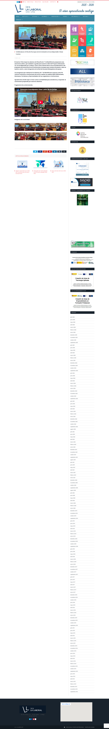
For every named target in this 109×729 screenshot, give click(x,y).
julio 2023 (72, 401)
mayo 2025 (72, 350)
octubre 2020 (73, 485)
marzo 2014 (73, 661)
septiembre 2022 (74, 426)
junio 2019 (72, 523)
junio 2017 (72, 579)
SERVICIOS (18, 19)
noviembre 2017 (74, 569)
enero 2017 (72, 592)
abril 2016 (72, 607)
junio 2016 (72, 602)
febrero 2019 (73, 533)
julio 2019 (72, 521)
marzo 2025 (73, 355)
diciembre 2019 (73, 510)
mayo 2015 (72, 633)
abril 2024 (72, 380)
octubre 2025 (73, 340)
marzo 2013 (73, 681)
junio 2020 (72, 495)
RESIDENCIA (82, 51)
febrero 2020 (73, 505)
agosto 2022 (73, 429)
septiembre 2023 (74, 398)
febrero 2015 (73, 640)
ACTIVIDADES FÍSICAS (82, 29)
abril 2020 (72, 500)
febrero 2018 (73, 561)
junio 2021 (72, 464)
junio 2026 (72, 319)
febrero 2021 (73, 475)
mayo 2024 (72, 378)
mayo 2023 (72, 406)
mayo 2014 (72, 656)
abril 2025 (72, 352)
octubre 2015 (73, 622)
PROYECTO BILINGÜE (74, 51)
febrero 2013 (73, 684)
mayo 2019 (72, 526)
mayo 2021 (72, 467)
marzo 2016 (73, 610)
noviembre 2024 (74, 365)
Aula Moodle (45, 2)
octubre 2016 (73, 600)
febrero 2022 (73, 444)
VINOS (82, 40)
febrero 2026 (73, 329)
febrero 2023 (73, 414)
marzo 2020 (73, 503)
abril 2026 (72, 324)
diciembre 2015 (73, 617)
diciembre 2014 (73, 645)
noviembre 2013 (74, 666)
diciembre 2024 (73, 363)
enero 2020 (72, 508)
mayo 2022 (72, 437)
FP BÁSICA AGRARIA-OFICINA (90, 40)
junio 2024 (72, 375)
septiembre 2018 (74, 546)
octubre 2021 (73, 454)
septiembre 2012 (74, 691)
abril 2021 (72, 470)
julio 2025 (72, 345)
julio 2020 (72, 493)
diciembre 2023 (73, 391)
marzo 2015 (73, 638)
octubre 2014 (73, 651)
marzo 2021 (73, 472)
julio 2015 (72, 628)
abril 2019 (72, 528)
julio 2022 (72, 431)
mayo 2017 (72, 582)
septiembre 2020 (74, 487)
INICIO (17, 16)
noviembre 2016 (74, 597)
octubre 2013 (73, 668)
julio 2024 (72, 373)
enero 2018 (72, 564)
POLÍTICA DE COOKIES (89, 727)
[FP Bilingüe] (82, 260)
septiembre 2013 (74, 671)
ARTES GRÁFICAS (90, 29)
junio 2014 (72, 653)
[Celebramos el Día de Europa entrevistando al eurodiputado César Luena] (41, 37)
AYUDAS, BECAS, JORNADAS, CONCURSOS (90, 51)
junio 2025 (72, 347)
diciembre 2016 (73, 594)
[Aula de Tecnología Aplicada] (82, 280)
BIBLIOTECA (38, 2)
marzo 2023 (73, 411)
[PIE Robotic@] (82, 150)
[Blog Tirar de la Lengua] (82, 100)
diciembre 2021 (73, 449)
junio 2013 (72, 673)
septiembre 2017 (74, 574)
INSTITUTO (25, 16)
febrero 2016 (73, 612)
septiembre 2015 (74, 625)
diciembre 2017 (73, 566)
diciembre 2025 (73, 335)
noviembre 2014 (74, 648)
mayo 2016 (72, 605)
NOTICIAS (85, 16)
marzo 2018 (73, 559)
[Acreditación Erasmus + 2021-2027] (82, 169)
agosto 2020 (73, 490)
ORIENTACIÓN (55, 16)
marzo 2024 (73, 383)
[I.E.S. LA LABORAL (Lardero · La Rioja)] (29, 8)
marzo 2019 (73, 531)
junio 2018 (72, 551)
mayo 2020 (72, 498)
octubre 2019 (73, 515)
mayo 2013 (72, 676)
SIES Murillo (74, 16)
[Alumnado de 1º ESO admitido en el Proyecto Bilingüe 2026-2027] (40, 164)
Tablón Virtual (30, 2)
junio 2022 (72, 434)
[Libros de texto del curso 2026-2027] (59, 164)
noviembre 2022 (74, 421)
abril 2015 (72, 635)
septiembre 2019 (74, 518)
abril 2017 (72, 584)
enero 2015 (72, 643)
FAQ (25, 2)
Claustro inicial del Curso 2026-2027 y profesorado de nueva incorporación (23, 172)
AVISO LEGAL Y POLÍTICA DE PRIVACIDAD (75, 727)
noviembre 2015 (74, 620)
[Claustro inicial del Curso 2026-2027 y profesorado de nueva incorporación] (22, 164)
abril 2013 (72, 679)
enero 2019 (72, 536)
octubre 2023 (73, 396)
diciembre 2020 (73, 480)
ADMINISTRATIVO (74, 29)
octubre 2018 (73, 544)
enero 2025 (72, 360)
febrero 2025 (73, 357)
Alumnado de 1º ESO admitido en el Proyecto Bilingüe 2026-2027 (40, 172)
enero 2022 (72, 447)
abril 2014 (72, 658)
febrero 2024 (73, 386)
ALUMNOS (44, 16)
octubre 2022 (73, 424)
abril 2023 (72, 408)
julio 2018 (72, 549)
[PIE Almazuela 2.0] (82, 119)
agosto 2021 (73, 459)
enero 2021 (72, 477)
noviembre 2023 (74, 393)
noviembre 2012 (74, 689)
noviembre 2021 (74, 452)
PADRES (65, 16)
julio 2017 (72, 577)
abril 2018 (72, 556)
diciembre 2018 (73, 538)
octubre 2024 (73, 368)
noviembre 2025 (74, 337)
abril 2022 (72, 439)
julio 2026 (72, 317)
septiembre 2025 (74, 342)
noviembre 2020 (74, 482)
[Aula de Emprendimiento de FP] (82, 302)
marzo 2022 (73, 442)
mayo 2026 (72, 322)
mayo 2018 (72, 554)
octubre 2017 (73, 572)
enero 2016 (72, 615)
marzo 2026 (73, 327)
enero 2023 (72, 416)
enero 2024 (72, 388)
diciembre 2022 (73, 419)
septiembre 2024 (74, 370)
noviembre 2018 (74, 541)
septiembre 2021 (74, 457)
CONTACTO (53, 2)
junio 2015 (72, 630)
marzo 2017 (73, 587)
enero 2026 (72, 332)
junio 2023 (72, 403)
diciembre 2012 (73, 686)
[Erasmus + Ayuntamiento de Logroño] (82, 199)
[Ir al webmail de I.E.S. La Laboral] (64, 727)
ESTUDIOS (34, 16)
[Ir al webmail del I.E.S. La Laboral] (57, 2)
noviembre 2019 (74, 513)
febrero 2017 (73, 589)
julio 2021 (72, 462)
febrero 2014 (73, 663)
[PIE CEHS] (82, 134)
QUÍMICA (74, 40)
